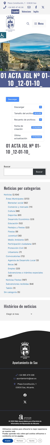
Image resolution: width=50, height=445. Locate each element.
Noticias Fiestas (13, 280)
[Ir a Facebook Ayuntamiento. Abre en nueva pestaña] (36, 7)
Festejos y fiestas (16, 227)
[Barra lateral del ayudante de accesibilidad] (3, 35)
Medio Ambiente (16, 239)
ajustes (20, 436)
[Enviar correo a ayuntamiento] (29, 7)
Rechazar (20, 441)
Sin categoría (10, 292)
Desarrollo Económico (18, 219)
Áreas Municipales (14, 198)
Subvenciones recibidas (17, 284)
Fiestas (11, 231)
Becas (11, 264)
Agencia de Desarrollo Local (21, 260)
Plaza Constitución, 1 (27, 384)
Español (15, 11)
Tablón (9, 288)
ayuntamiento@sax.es (26, 378)
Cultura (11, 211)
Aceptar (8, 441)
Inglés (36, 11)
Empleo (11, 268)
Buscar (7, 166)
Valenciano (26, 11)
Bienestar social (15, 203)
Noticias (8, 194)
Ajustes (31, 441)
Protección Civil (15, 248)
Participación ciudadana (19, 244)
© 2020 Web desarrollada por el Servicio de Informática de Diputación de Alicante (25, 422)
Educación (13, 223)
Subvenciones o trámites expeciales (25, 272)
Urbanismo (13, 252)
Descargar (12, 99)
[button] (28, 23)
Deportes (12, 215)
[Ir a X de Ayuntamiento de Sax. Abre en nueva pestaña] (25, 402)
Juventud (12, 235)
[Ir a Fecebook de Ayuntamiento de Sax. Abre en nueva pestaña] (25, 395)
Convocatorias (13, 256)
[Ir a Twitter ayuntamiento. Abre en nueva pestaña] (42, 7)
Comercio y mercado (18, 207)
